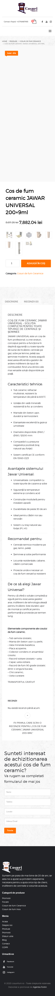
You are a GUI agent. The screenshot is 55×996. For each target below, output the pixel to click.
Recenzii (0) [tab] (31, 301)
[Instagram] (51, 22)
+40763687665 (22, 22)
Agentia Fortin (40, 987)
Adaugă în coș (36, 263)
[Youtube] (46, 22)
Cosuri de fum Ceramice (30, 273)
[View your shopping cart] (34, 21)
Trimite (10, 830)
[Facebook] (42, 22)
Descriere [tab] (11, 301)
